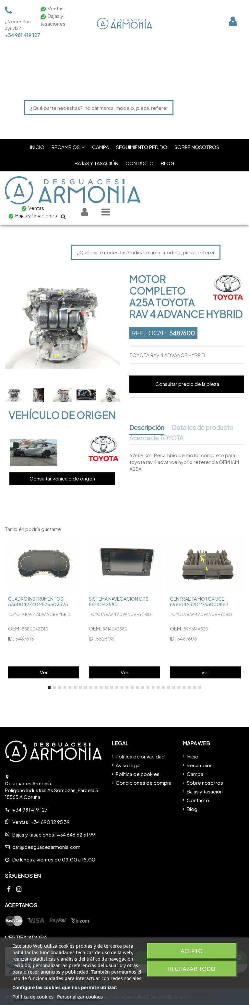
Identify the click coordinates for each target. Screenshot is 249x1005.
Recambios (200, 765)
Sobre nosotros (205, 783)
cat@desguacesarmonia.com (46, 847)
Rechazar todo (191, 969)
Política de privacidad (140, 756)
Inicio (192, 756)
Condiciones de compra (144, 783)
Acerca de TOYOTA (156, 438)
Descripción (146, 427)
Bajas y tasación (205, 791)
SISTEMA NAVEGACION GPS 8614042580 (118, 601)
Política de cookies (138, 774)
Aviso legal (128, 765)
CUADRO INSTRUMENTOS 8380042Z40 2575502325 (38, 601)
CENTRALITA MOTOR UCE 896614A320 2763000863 (199, 601)
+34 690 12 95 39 (50, 822)
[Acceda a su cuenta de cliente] (233, 21)
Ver (44, 672)
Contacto (198, 800)
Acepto (192, 951)
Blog (192, 809)
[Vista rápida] (77, 546)
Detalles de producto (203, 427)
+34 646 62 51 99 (76, 834)
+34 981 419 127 (18, 35)
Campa (195, 774)
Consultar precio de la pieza (187, 384)
